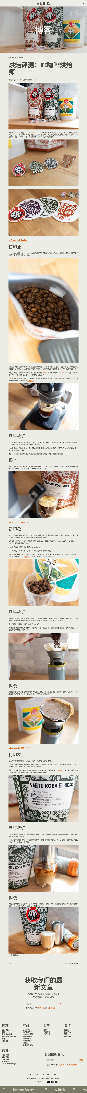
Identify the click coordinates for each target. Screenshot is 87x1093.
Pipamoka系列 (27, 1039)
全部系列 (26, 1030)
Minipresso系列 (27, 1036)
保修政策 (5, 1062)
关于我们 (5, 1030)
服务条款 (5, 1055)
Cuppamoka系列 (27, 1041)
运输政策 (5, 1057)
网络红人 (67, 1032)
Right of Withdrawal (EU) (9, 1064)
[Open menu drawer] (3, 3)
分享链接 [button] (14, 955)
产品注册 (47, 1034)
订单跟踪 (47, 1032)
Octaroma (25, 1043)
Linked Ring (35, 80)
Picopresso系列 (27, 1032)
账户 (45, 1030)
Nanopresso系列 (28, 1034)
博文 (4, 1032)
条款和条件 (51, 1008)
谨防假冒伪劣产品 (9, 1036)
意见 (66, 1034)
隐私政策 (41, 1008)
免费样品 (67, 1036)
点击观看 (30, 380)
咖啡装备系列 (28, 1045)
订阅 (59, 1004)
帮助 (4, 1039)
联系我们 (5, 1041)
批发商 (66, 1030)
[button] (83, 3)
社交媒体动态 (7, 1034)
